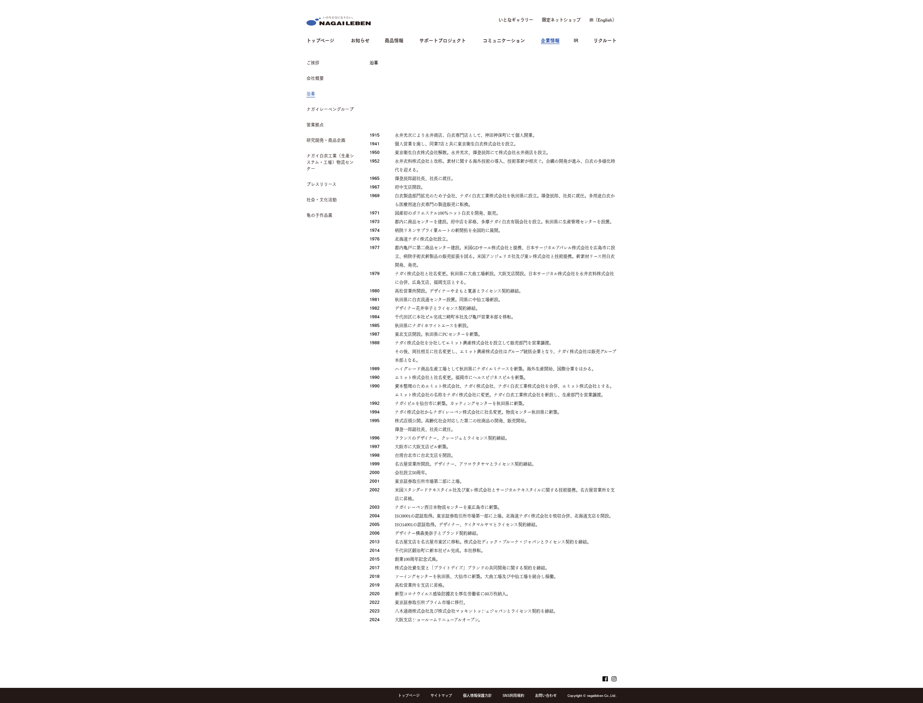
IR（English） (603, 20)
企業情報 (550, 39)
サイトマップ (441, 695)
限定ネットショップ (561, 20)
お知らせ (360, 39)
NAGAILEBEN (338, 21)
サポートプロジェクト (442, 39)
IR (576, 39)
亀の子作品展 (319, 215)
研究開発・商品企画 (325, 140)
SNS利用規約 (513, 695)
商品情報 (394, 39)
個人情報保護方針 (477, 695)
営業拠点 (315, 124)
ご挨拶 (312, 62)
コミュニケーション (504, 39)
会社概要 (315, 78)
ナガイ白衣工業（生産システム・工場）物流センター (330, 162)
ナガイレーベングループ (330, 109)
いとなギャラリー (516, 20)
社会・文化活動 (321, 199)
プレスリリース (321, 184)
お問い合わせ (546, 695)
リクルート (605, 39)
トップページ (320, 39)
